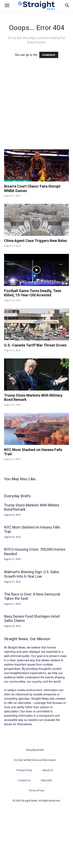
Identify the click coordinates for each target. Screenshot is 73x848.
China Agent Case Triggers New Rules (35, 240)
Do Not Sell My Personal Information (35, 760)
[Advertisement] (36, 107)
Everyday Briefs (35, 750)
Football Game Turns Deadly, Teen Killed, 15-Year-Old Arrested (32, 293)
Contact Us (24, 780)
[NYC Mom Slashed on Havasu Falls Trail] (36, 429)
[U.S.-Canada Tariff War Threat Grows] (36, 324)
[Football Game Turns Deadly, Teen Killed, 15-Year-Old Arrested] (36, 270)
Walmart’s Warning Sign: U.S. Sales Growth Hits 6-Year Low (31, 574)
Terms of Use (36, 790)
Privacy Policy (24, 770)
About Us (47, 770)
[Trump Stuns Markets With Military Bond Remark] (36, 374)
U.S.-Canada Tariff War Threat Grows (35, 345)
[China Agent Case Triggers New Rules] (36, 220)
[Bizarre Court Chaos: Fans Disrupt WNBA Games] (36, 165)
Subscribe (46, 780)
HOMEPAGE (48, 54)
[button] (6, 5)
